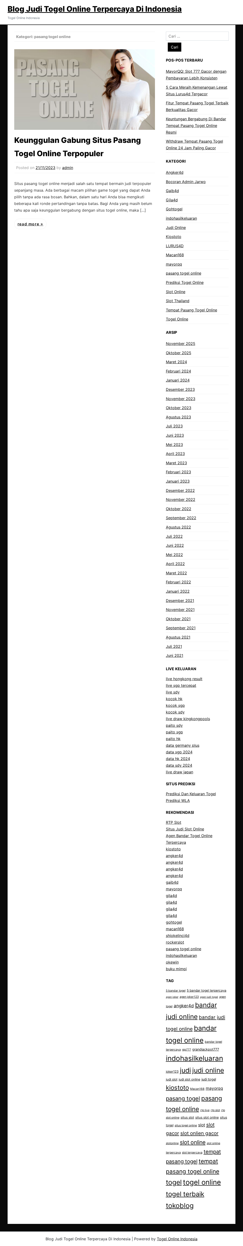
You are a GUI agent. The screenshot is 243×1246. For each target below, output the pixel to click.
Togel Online (177, 319)
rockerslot (175, 942)
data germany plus (182, 745)
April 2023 (175, 453)
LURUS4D (175, 245)
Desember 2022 (180, 490)
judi (185, 1070)
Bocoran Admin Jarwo (186, 181)
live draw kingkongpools (188, 718)
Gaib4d (172, 190)
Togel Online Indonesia (177, 1238)
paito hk (173, 738)
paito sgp (174, 732)
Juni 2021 (174, 655)
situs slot (187, 1117)
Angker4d (174, 172)
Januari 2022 (178, 591)
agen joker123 (189, 997)
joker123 (172, 1071)
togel (174, 1182)
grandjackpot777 (205, 1049)
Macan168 (175, 254)
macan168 (175, 928)
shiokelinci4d (177, 935)
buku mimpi (176, 968)
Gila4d (172, 200)
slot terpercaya (192, 1152)
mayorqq (174, 264)
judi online (208, 1070)
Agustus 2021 (178, 637)
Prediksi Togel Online (185, 282)
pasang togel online (183, 273)
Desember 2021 (180, 600)
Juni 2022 (175, 545)
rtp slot (215, 1110)
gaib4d (172, 882)
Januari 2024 (178, 380)
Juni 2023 (175, 435)
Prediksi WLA (178, 800)
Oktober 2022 (178, 508)
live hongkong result (184, 678)
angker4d (174, 855)
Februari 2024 (178, 371)
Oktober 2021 (178, 618)
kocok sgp (175, 705)
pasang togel (183, 1098)
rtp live (205, 1110)
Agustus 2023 (178, 417)
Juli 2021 (174, 646)
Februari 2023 (178, 472)
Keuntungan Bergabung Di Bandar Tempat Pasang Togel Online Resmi (196, 125)
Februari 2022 (178, 582)
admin (67, 167)
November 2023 (180, 398)
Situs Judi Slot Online (185, 829)
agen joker (172, 997)
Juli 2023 (174, 426)
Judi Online (176, 227)
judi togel (208, 1079)
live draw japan (179, 772)
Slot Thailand (177, 300)
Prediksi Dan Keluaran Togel (191, 793)
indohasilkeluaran (181, 218)
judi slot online (189, 1079)
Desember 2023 (180, 389)
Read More (29, 224)
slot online (193, 1142)
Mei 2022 (174, 554)
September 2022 (181, 517)
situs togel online (186, 1125)
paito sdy (174, 725)
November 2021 (180, 609)
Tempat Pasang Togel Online (191, 310)
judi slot (172, 1079)
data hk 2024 (178, 758)
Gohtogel (174, 209)
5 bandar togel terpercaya (206, 990)
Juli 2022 (174, 536)
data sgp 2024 (179, 752)
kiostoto (173, 849)
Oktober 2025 (178, 352)
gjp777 (186, 1049)
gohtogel (174, 922)
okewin (172, 962)
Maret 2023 (176, 463)
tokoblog (180, 1206)
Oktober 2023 (178, 407)
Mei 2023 (174, 444)
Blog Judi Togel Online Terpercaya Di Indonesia (95, 9)
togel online (202, 1182)
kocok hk (174, 698)
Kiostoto (173, 236)
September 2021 (181, 627)
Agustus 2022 (178, 527)
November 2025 (180, 343)
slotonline (172, 1143)
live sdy (173, 692)
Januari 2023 (178, 481)
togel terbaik (185, 1194)
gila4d (171, 895)
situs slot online (207, 1117)
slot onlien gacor (199, 1133)
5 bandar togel (176, 990)
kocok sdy (175, 712)
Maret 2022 (176, 573)
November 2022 (180, 499)
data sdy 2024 (179, 765)
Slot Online (175, 291)
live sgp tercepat (181, 685)
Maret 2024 (176, 361)
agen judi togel (209, 997)
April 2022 (175, 563)
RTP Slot (173, 822)
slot (201, 1124)
